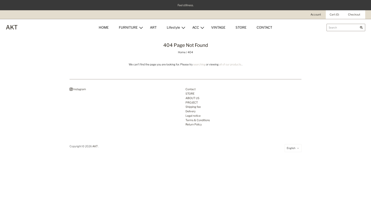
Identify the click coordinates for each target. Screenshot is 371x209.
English (291, 148)
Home (182, 52)
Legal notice (193, 115)
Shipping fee (193, 106)
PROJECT (192, 102)
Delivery (191, 111)
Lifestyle (173, 27)
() (334, 14)
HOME (104, 27)
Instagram (79, 89)
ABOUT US (192, 98)
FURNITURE (128, 27)
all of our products (230, 64)
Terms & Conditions (198, 120)
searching (199, 64)
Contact (191, 89)
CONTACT (264, 27)
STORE (241, 27)
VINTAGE (218, 27)
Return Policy (194, 124)
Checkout (354, 14)
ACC (195, 27)
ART (153, 27)
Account (316, 14)
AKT (95, 146)
